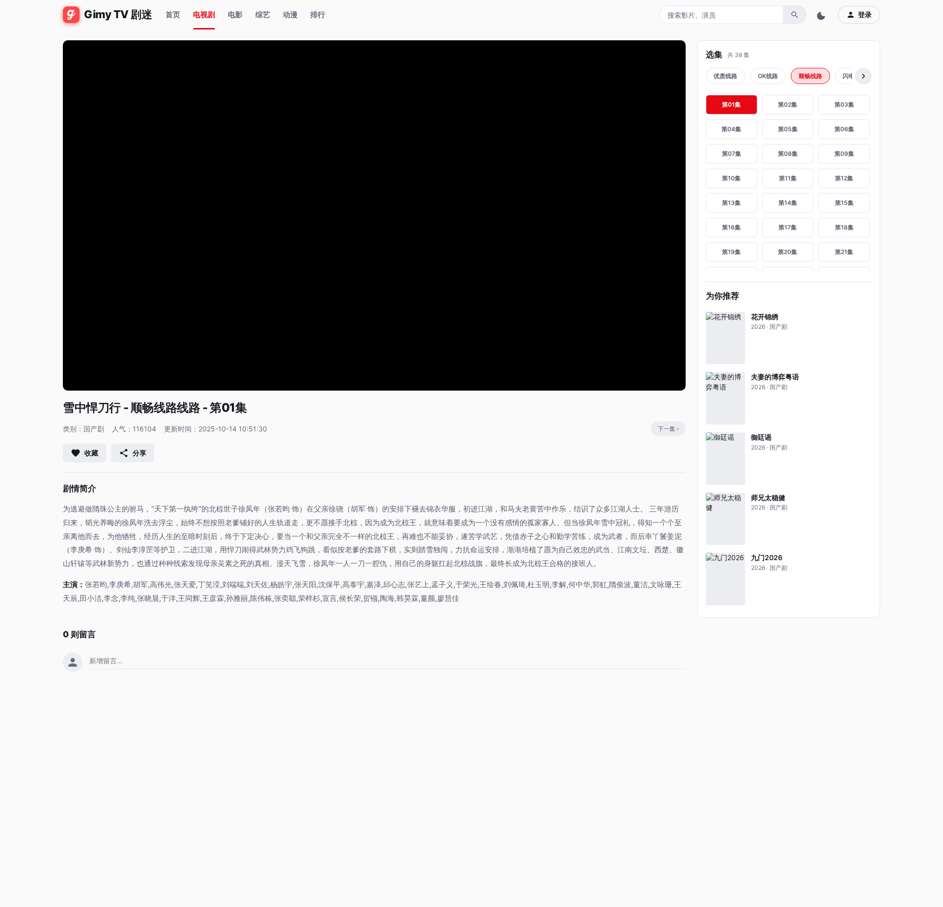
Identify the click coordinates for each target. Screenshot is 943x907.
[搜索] (794, 14)
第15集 (844, 202)
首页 (173, 14)
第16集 (731, 227)
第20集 (787, 251)
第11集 (788, 178)
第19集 (731, 251)
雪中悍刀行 (92, 407)
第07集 (731, 153)
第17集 (787, 227)
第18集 (844, 227)
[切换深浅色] (822, 15)
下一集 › (668, 428)
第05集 (788, 129)
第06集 (844, 129)
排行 (317, 14)
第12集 (844, 178)
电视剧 (204, 14)
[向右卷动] (863, 76)
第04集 (731, 129)
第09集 (844, 153)
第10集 (731, 178)
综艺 (262, 14)
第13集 (731, 202)
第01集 (731, 104)
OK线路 (768, 76)
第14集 (787, 202)
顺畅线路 (810, 76)
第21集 (844, 251)
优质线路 (725, 76)
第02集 (787, 104)
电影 (235, 14)
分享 (139, 453)
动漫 (290, 14)
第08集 (788, 153)
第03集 (844, 104)
